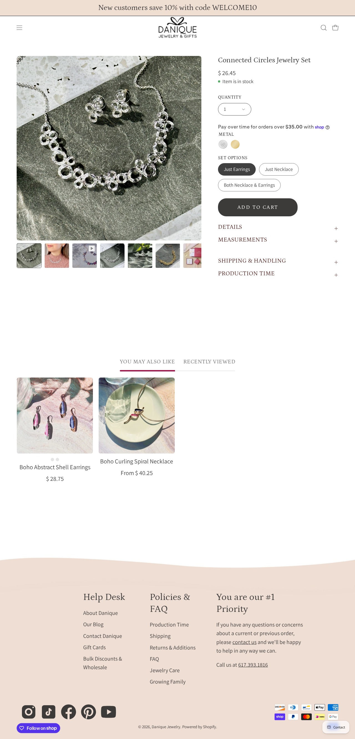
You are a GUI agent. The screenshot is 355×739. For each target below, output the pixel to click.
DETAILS (230, 227)
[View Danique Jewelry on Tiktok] (46, 709)
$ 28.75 (55, 478)
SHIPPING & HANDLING (252, 260)
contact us (244, 641)
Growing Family (168, 681)
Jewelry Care (165, 670)
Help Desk (104, 597)
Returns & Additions (173, 647)
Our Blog (93, 624)
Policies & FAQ (170, 603)
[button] (323, 28)
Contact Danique (102, 635)
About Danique (100, 612)
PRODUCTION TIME (246, 273)
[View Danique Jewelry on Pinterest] (86, 709)
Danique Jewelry (166, 726)
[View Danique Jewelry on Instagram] (26, 709)
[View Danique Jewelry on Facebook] (66, 709)
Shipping (160, 636)
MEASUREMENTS (242, 239)
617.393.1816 (253, 664)
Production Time (169, 624)
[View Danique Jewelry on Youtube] (105, 709)
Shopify (209, 726)
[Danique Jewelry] (177, 27)
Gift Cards (94, 647)
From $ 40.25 (137, 472)
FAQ (154, 659)
